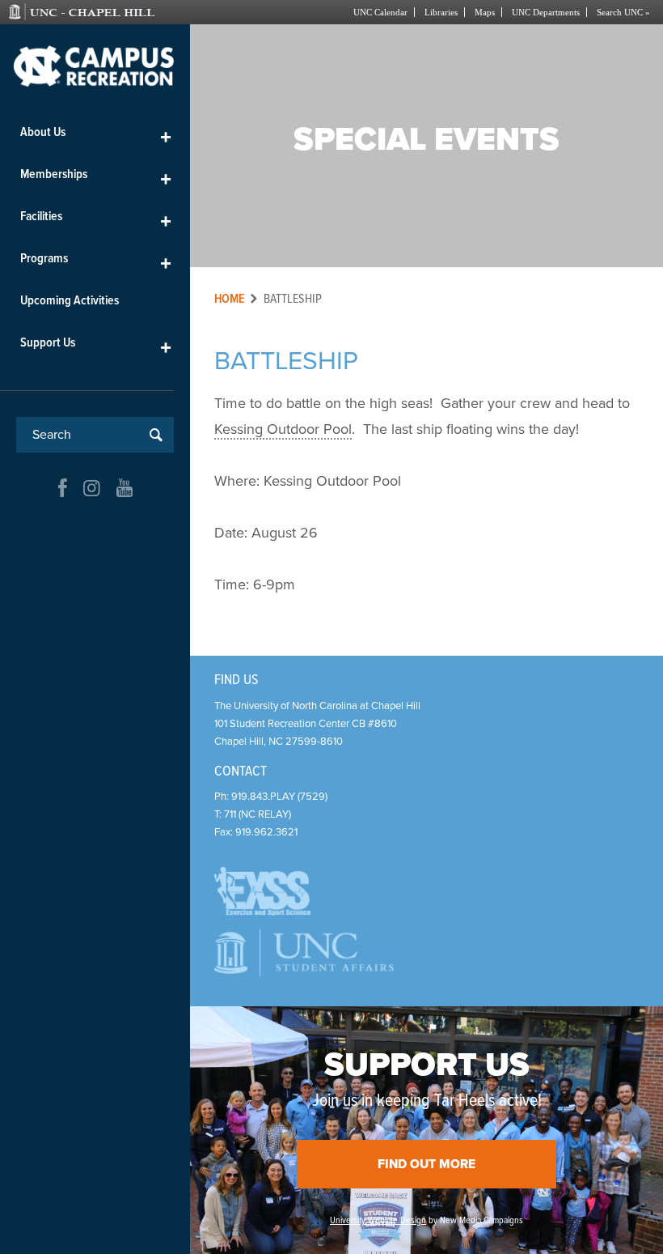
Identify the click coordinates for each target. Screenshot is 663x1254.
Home (229, 299)
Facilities (95, 220)
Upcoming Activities (69, 300)
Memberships (95, 177)
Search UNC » (623, 12)
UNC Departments (546, 12)
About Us (95, 135)
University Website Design (378, 1220)
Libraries (441, 12)
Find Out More (426, 1164)
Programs (95, 262)
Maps (485, 12)
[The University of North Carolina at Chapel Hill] (102, 12)
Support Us (95, 346)
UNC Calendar (380, 12)
